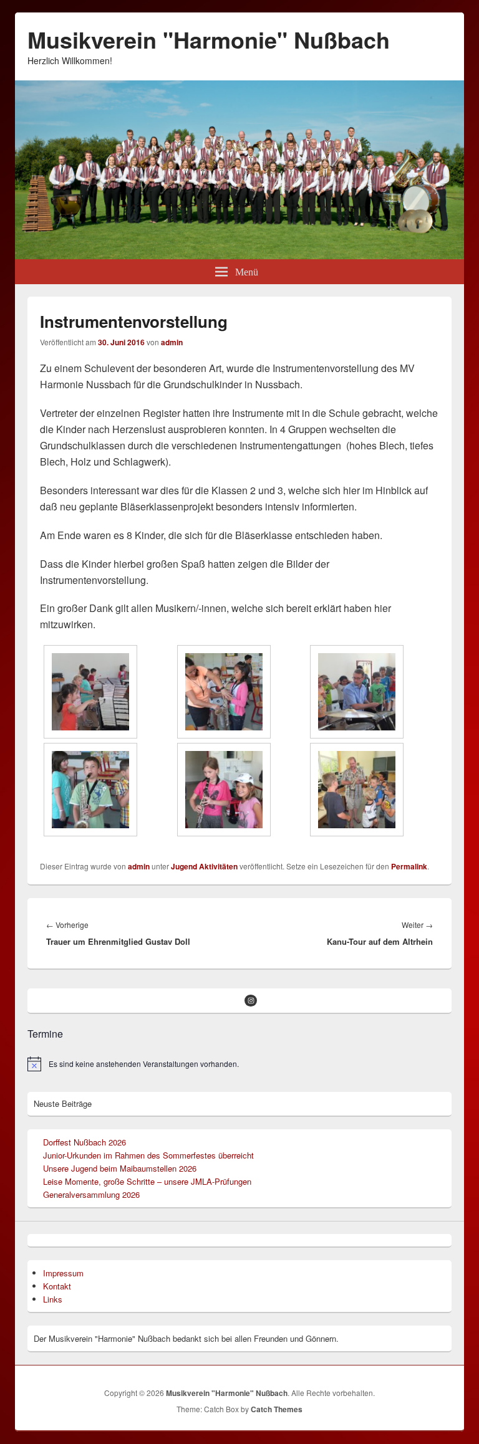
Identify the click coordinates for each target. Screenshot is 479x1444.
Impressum (63, 1273)
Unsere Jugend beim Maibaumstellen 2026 (119, 1168)
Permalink (409, 866)
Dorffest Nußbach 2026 (84, 1142)
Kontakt (57, 1286)
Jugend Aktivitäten (204, 866)
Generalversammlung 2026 (91, 1194)
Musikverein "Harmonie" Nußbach (208, 39)
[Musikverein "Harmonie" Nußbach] (239, 255)
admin (172, 342)
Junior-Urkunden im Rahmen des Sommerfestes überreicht (148, 1155)
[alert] (239, 1063)
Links (52, 1299)
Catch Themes (276, 1409)
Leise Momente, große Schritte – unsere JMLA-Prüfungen (147, 1181)
